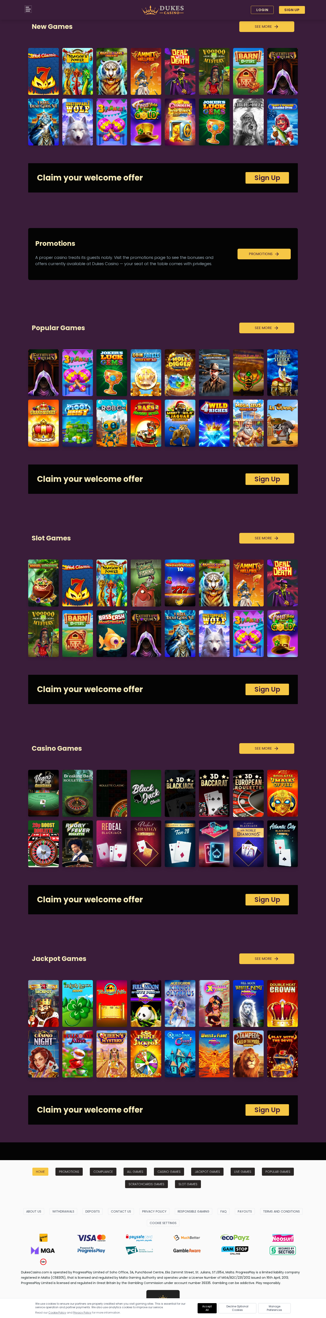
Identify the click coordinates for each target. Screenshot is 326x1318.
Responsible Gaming (193, 1211)
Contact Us (121, 1211)
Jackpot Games (207, 1171)
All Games (135, 1171)
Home (40, 1171)
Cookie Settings (163, 1223)
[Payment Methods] (43, 1237)
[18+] (43, 1261)
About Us (33, 1211)
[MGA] (43, 1250)
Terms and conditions (281, 1211)
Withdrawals (63, 1211)
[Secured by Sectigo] (282, 1250)
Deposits (92, 1211)
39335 (206, 1283)
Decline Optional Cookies (237, 1308)
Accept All (207, 1308)
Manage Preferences (274, 1308)
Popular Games (277, 1171)
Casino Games (169, 1171)
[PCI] (139, 1250)
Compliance (103, 1171)
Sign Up (292, 9)
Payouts (245, 1211)
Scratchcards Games (146, 1184)
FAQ (223, 1211)
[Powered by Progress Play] (91, 1250)
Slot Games (188, 1184)
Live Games (242, 1171)
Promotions (69, 1171)
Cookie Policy (57, 1312)
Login (262, 9)
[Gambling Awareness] (187, 1250)
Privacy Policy (154, 1211)
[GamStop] (234, 1250)
